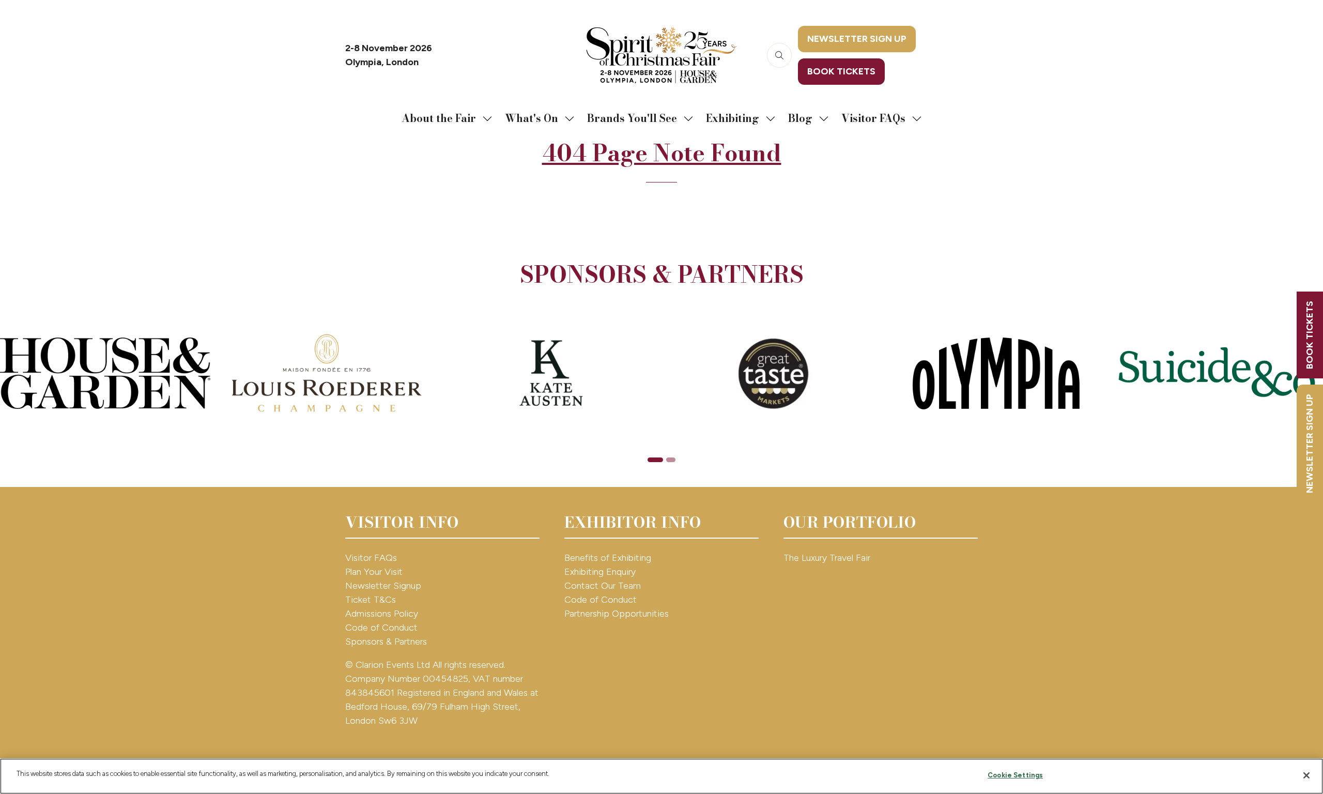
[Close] (1306, 775)
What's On (531, 118)
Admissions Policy (381, 613)
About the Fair (439, 118)
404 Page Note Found (661, 153)
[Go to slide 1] (655, 459)
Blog (800, 118)
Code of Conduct (381, 627)
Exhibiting (732, 118)
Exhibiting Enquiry (600, 571)
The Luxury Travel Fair (826, 557)
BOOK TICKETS (1309, 335)
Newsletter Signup (383, 585)
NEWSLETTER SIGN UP (1309, 443)
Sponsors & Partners (386, 641)
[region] (661, 776)
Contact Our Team (602, 585)
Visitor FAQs (873, 118)
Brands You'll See (632, 118)
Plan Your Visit (374, 571)
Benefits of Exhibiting (607, 557)
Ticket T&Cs (370, 599)
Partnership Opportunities (617, 613)
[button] (779, 55)
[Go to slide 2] (670, 459)
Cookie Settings (1015, 775)
